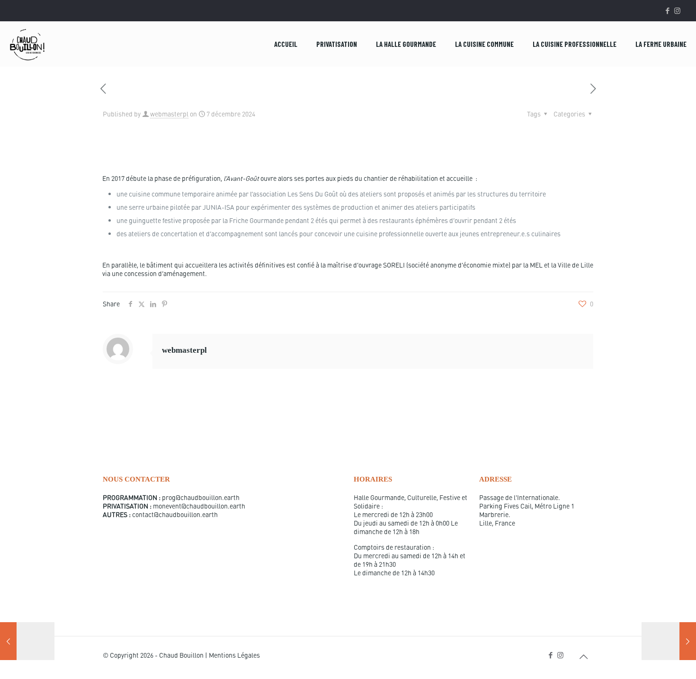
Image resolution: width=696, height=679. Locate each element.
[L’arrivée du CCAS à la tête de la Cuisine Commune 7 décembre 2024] (669, 641)
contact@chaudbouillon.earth (175, 514)
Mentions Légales (234, 655)
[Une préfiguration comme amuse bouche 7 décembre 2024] (27, 641)
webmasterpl (169, 113)
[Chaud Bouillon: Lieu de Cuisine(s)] (27, 43)
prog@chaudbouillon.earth (201, 497)
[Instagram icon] (677, 10)
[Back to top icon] (583, 656)
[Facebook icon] (667, 10)
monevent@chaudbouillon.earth (199, 505)
